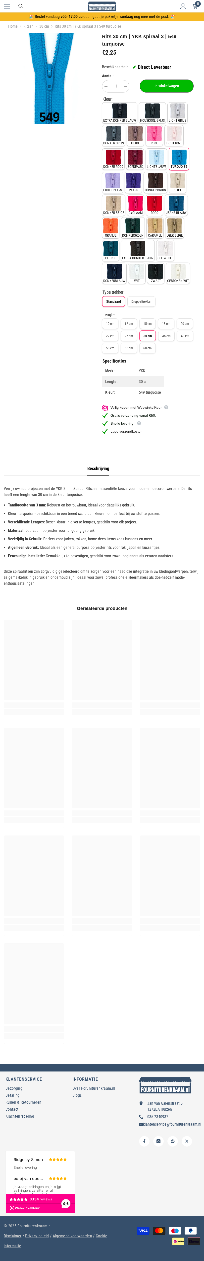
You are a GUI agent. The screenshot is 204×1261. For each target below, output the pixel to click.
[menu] (7, 6)
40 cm (185, 336)
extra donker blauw (119, 120)
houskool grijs (152, 120)
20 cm (185, 324)
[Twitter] (187, 1141)
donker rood (113, 167)
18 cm (166, 324)
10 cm (110, 324)
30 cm (44, 26)
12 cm (129, 324)
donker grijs (113, 143)
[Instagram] (158, 1141)
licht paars (112, 190)
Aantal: (107, 76)
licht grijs (177, 120)
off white (165, 258)
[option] (49, 78)
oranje (110, 235)
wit (137, 281)
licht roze (174, 143)
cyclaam (136, 213)
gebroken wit (178, 281)
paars (133, 190)
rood (154, 213)
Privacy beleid (37, 1236)
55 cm (129, 348)
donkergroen (133, 235)
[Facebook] (144, 1141)
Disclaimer (12, 1236)
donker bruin (155, 190)
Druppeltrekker (141, 301)
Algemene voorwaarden (72, 1236)
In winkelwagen (166, 86)
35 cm (166, 336)
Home (13, 26)
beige (177, 190)
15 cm (147, 324)
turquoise (179, 167)
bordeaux (135, 167)
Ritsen (28, 26)
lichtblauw (156, 167)
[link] (34, 705)
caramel (155, 235)
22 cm (110, 336)
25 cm (129, 336)
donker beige (113, 213)
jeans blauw (176, 213)
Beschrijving (98, 468)
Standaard (113, 301)
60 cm (147, 348)
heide (135, 143)
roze (154, 143)
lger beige (174, 235)
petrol (110, 258)
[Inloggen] (183, 6)
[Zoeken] (21, 6)
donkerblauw (114, 281)
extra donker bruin (137, 258)
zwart (156, 281)
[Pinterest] (172, 1141)
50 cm (110, 348)
